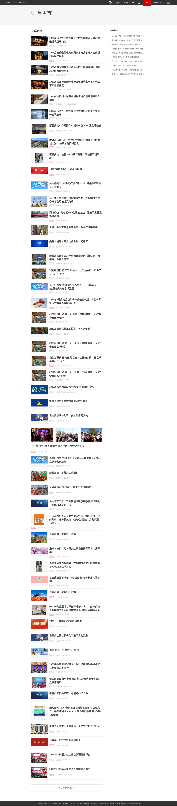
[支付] (134, 2)
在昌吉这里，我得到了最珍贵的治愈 (68, 635)
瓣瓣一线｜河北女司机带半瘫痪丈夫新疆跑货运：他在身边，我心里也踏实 (129, 74)
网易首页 (8, 2)
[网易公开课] (118, 2)
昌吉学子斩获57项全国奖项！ (65, 740)
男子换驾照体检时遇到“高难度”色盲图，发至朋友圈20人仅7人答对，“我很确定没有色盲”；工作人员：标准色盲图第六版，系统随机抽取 (129, 44)
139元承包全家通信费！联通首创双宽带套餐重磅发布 (129, 49)
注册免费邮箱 (156, 2)
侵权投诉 (137, 803)
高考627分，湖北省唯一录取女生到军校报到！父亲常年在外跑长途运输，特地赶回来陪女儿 (129, 61)
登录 (147, 2)
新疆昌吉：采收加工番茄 (62, 534)
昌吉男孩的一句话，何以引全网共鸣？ (69, 415)
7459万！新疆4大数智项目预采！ (66, 621)
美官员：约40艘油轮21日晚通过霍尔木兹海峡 (128, 53)
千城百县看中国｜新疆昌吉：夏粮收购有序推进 (74, 726)
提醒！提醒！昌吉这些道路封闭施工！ (69, 241)
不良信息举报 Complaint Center (115, 803)
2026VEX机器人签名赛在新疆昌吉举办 (69, 754)
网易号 (52, 46)
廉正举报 (130, 803)
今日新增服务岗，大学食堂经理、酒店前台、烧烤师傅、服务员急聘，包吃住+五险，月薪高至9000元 (74, 519)
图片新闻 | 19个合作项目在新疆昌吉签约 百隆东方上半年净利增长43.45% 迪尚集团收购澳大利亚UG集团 (75, 711)
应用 (14, 2)
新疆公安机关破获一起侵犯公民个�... (69, 693)
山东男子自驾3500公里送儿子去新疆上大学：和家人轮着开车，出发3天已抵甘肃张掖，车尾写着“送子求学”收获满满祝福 (129, 40)
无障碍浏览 (22, 2)
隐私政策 (101, 803)
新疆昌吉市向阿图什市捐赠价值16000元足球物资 (75, 125)
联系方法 (79, 803)
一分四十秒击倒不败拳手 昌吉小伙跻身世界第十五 (57, 446)
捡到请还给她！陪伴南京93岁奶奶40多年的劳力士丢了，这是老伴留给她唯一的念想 (129, 36)
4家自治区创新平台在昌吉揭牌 (65, 169)
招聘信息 (87, 803)
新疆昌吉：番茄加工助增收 (63, 472)
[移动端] (110, 2)
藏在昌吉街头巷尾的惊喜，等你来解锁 (69, 328)
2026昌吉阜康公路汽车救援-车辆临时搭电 (71, 386)
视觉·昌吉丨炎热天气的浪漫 (64, 649)
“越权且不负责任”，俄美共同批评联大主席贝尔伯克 (129, 66)
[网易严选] (126, 2)
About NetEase (63, 803)
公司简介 (72, 803)
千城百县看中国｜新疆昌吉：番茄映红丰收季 (73, 227)
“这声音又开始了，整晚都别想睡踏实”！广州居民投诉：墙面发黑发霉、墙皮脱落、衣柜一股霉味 (129, 57)
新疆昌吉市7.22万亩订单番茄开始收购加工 (72, 487)
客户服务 (94, 803)
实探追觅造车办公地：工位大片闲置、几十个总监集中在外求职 (129, 70)
